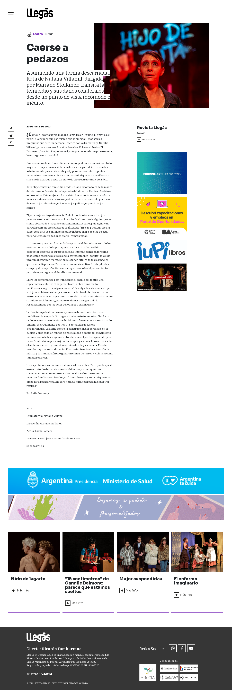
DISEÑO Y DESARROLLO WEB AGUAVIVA (70, 683)
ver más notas (146, 139)
